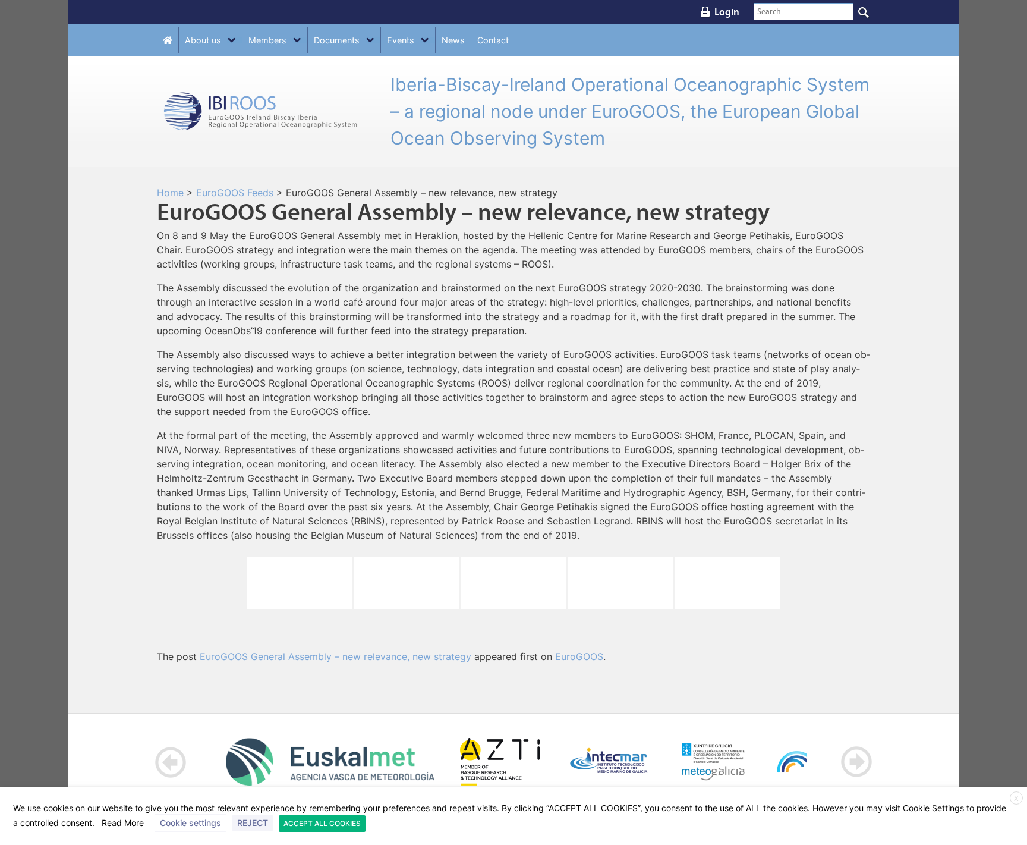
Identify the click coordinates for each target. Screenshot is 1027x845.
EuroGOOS (579, 656)
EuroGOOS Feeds (234, 193)
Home (170, 193)
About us (203, 40)
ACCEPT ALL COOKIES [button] (322, 823)
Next (856, 762)
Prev (171, 762)
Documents (337, 40)
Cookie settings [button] (190, 823)
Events (400, 40)
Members (267, 40)
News (453, 40)
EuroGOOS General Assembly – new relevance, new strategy (335, 656)
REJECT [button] (252, 823)
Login (726, 11)
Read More (123, 823)
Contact (493, 40)
